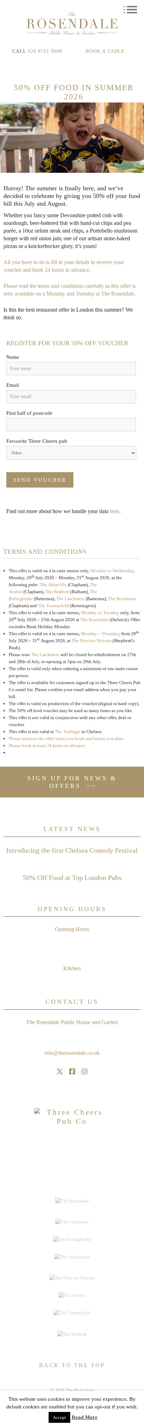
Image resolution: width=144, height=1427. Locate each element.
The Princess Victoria (91, 640)
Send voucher (39, 480)
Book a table (105, 51)
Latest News (72, 828)
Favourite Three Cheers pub (36, 441)
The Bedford (57, 591)
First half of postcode (29, 413)
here (114, 511)
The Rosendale (94, 619)
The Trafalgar (67, 731)
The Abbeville (53, 584)
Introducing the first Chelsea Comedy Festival (72, 850)
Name (12, 357)
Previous (7, 138)
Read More (85, 1417)
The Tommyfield (53, 605)
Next (137, 138)
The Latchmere (70, 598)
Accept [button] (59, 1417)
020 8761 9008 (45, 51)
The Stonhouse (122, 598)
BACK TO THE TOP (72, 1365)
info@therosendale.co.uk (72, 1053)
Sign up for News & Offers (72, 782)
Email (12, 385)
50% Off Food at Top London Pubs (72, 877)
